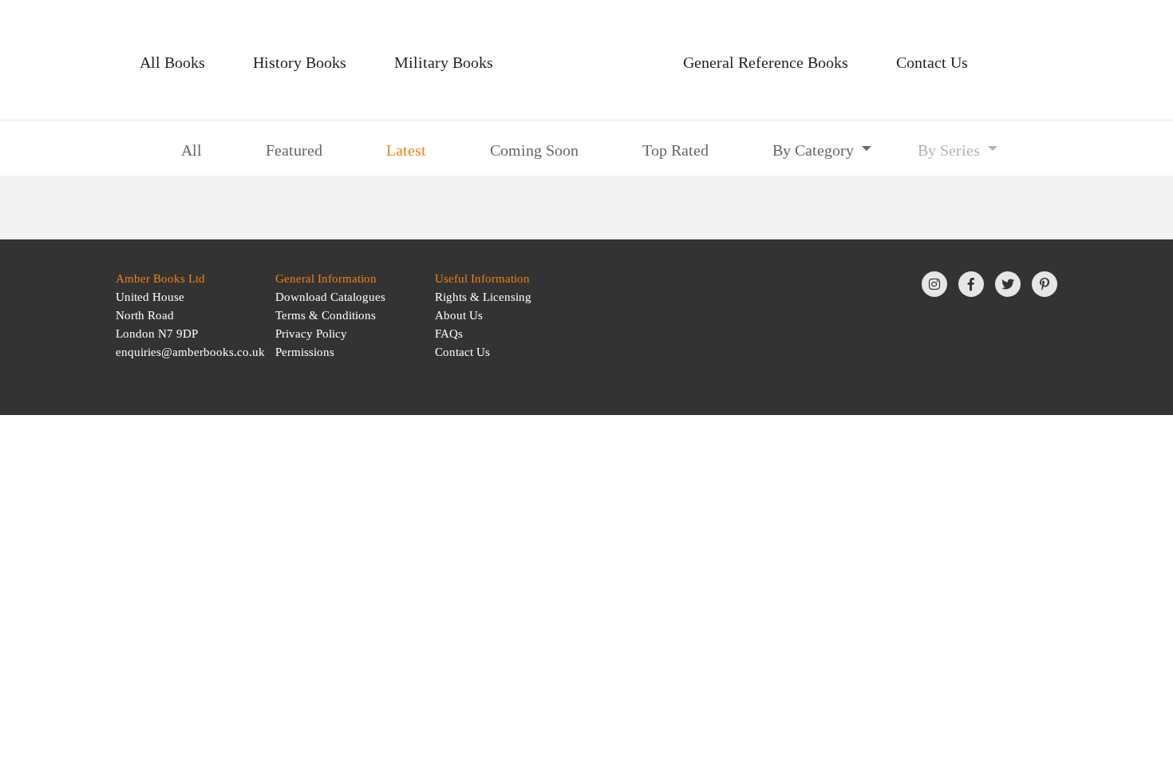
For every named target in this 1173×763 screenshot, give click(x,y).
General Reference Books (765, 62)
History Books (299, 62)
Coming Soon (534, 150)
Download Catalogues (330, 297)
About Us (459, 315)
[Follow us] (934, 284)
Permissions (304, 352)
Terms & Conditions (325, 315)
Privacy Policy (311, 333)
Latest (406, 150)
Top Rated (675, 150)
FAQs (449, 333)
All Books (172, 62)
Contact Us (932, 62)
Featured (294, 150)
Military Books (443, 62)
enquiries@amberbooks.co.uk (190, 352)
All (191, 150)
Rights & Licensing (483, 297)
